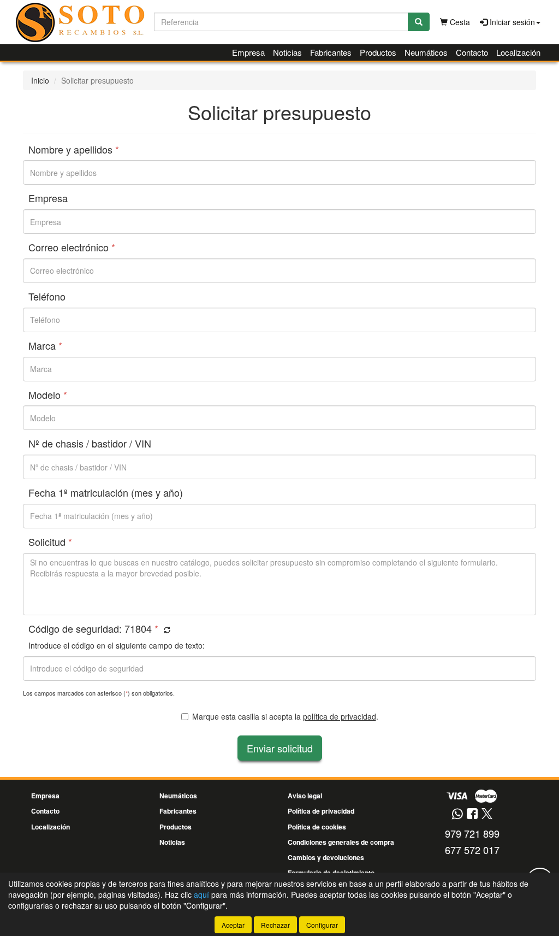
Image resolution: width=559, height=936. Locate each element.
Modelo (47, 395)
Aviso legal (305, 795)
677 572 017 (472, 850)
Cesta (459, 21)
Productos (378, 52)
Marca (45, 345)
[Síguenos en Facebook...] (472, 814)
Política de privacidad (321, 811)
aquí (201, 894)
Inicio (40, 80)
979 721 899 (472, 833)
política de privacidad (339, 716)
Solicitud (50, 542)
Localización (518, 52)
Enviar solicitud (280, 748)
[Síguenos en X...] (486, 814)
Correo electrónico (71, 247)
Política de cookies (317, 827)
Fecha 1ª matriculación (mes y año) (105, 492)
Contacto (472, 52)
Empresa (248, 52)
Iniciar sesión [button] (511, 21)
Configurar (322, 924)
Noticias (287, 52)
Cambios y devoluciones (326, 857)
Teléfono (47, 296)
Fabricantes (331, 52)
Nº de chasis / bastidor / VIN (89, 443)
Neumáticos (426, 52)
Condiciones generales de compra (341, 842)
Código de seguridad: (93, 628)
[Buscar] (419, 22)
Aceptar (233, 924)
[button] (165, 629)
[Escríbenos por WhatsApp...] (457, 814)
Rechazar (275, 924)
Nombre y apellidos (73, 149)
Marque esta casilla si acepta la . (285, 716)
